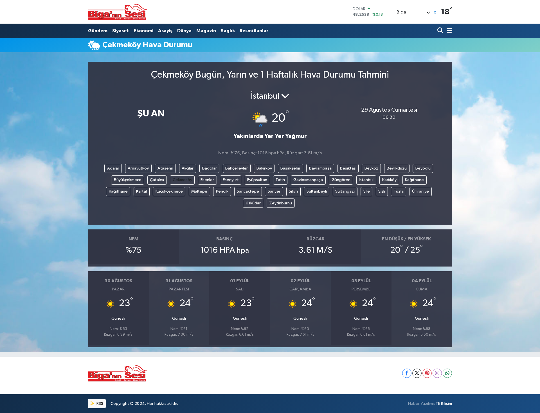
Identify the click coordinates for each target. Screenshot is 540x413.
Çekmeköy (182, 180)
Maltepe (199, 191)
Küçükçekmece (169, 191)
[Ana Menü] (448, 31)
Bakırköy (264, 168)
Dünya (184, 30)
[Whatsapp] (447, 373)
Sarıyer (274, 191)
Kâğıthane (118, 191)
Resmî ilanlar (254, 30)
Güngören (341, 180)
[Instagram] (437, 373)
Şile (366, 191)
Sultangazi (345, 191)
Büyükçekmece (127, 180)
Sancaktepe (248, 191)
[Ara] (440, 31)
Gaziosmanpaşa (308, 180)
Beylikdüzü (397, 168)
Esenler (207, 180)
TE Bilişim (444, 403)
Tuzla (399, 191)
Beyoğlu (423, 168)
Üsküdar (253, 203)
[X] (417, 373)
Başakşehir (290, 168)
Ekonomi (143, 30)
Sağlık (228, 30)
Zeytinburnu (280, 203)
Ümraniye (420, 191)
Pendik (222, 191)
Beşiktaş (348, 168)
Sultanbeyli (317, 191)
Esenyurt (231, 180)
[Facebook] (406, 373)
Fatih (280, 180)
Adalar (113, 168)
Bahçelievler (236, 168)
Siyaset (120, 30)
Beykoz (371, 168)
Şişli (381, 191)
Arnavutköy (138, 168)
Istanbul (366, 180)
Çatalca (157, 180)
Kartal (141, 191)
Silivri (293, 191)
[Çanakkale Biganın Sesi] (117, 11)
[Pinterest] (427, 373)
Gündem (97, 30)
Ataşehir (165, 168)
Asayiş (165, 30)
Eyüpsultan (257, 180)
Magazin (206, 30)
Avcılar (188, 168)
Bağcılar (209, 168)
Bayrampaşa (320, 168)
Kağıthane (414, 180)
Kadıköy (389, 180)
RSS (99, 403)
